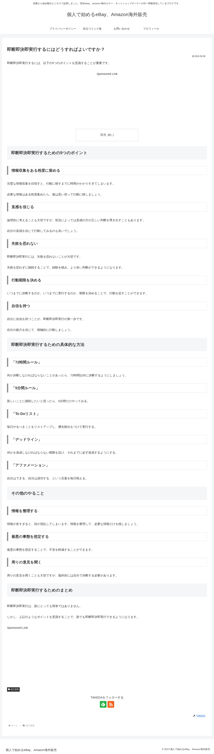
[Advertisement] (107, 100)
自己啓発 (15, 689)
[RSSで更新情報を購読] (111, 704)
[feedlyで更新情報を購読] (103, 704)
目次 (103, 134)
